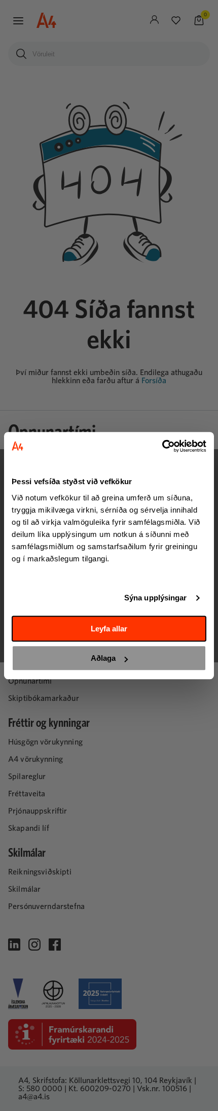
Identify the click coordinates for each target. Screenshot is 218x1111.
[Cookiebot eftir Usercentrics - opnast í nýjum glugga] (162, 446)
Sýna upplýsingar (155, 597)
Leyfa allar (109, 628)
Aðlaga (103, 658)
